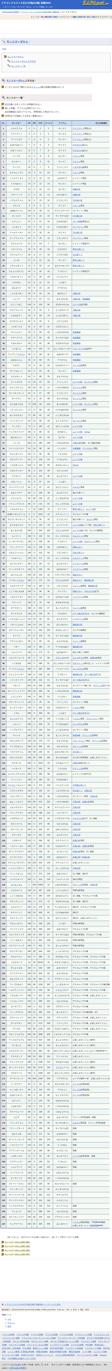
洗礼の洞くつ (99, 525)
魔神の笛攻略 (74, 1352)
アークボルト (88, 448)
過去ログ (95, 17)
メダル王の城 (78, 167)
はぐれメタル (16, 885)
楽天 (4, 1358)
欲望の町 (86, 802)
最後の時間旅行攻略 (58, 1352)
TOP (4, 49)
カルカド (76, 487)
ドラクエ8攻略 (37, 1334)
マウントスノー (93, 719)
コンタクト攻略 (100, 1352)
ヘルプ (61, 17)
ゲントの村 (77, 365)
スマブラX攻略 (77, 1345)
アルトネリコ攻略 (88, 1341)
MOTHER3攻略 (56, 1348)
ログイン (106, 17)
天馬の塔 (76, 443)
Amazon (103, 1355)
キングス (13, 719)
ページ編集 (72, 17)
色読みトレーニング (44, 1355)
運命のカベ (77, 547)
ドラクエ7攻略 (22, 1334)
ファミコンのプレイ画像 (87, 1355)
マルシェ (35, 87)
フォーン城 (77, 586)
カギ (9, 1319)
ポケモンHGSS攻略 (95, 1338)
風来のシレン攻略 (40, 1348)
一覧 (41, 17)
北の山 (87, 432)
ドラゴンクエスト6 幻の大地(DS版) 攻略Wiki (26, 3)
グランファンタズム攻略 (37, 1345)
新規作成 (81, 17)
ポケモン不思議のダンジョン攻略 (64, 1341)
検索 (55, 17)
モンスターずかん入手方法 (23, 61)
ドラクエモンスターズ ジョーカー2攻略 (39, 1338)
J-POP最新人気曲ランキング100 (22, 1358)
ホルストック (78, 536)
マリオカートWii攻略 (74, 1348)
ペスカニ (76, 708)
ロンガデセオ (78, 658)
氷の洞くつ (77, 752)
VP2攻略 (89, 1345)
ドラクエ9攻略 (51, 1334)
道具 (9, 1326)
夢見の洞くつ (78, 249)
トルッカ (76, 172)
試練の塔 (76, 189)
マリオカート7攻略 (93, 1348)
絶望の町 (94, 658)
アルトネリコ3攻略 (17, 1345)
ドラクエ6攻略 (8, 1334)
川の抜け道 (77, 200)
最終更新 (48, 17)
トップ (35, 17)
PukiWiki (17, 1364)
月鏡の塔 (76, 293)
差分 (89, 17)
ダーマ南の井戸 (79, 613)
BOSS (8, 104)
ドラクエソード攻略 (83, 1334)
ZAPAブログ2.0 (27, 1355)
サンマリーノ (78, 227)
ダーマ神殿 (77, 221)
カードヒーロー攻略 (10, 1355)
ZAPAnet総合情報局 (10, 12)
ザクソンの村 (99, 685)
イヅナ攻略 (87, 1352)
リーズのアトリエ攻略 (59, 1345)
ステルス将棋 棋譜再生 (65, 1355)
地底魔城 (86, 299)
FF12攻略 (27, 1348)
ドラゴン (21, 354)
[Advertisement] (56, 26)
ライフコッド (78, 128)
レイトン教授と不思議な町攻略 (21, 1352)
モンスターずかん (17, 41)
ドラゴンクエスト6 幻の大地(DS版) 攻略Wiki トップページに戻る (33, 1304)
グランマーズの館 (80, 349)
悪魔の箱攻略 (42, 1352)
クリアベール (78, 564)
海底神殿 (76, 696)
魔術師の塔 (89, 580)
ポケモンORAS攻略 (21, 1341)
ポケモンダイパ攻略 (39, 1341)
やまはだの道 (78, 145)
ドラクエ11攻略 (66, 1334)
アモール (59, 530)
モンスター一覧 (18, 66)
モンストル (89, 382)
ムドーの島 (77, 304)
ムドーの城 (77, 437)
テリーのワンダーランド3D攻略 (71, 1338)
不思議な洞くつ (79, 785)
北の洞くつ (77, 255)
